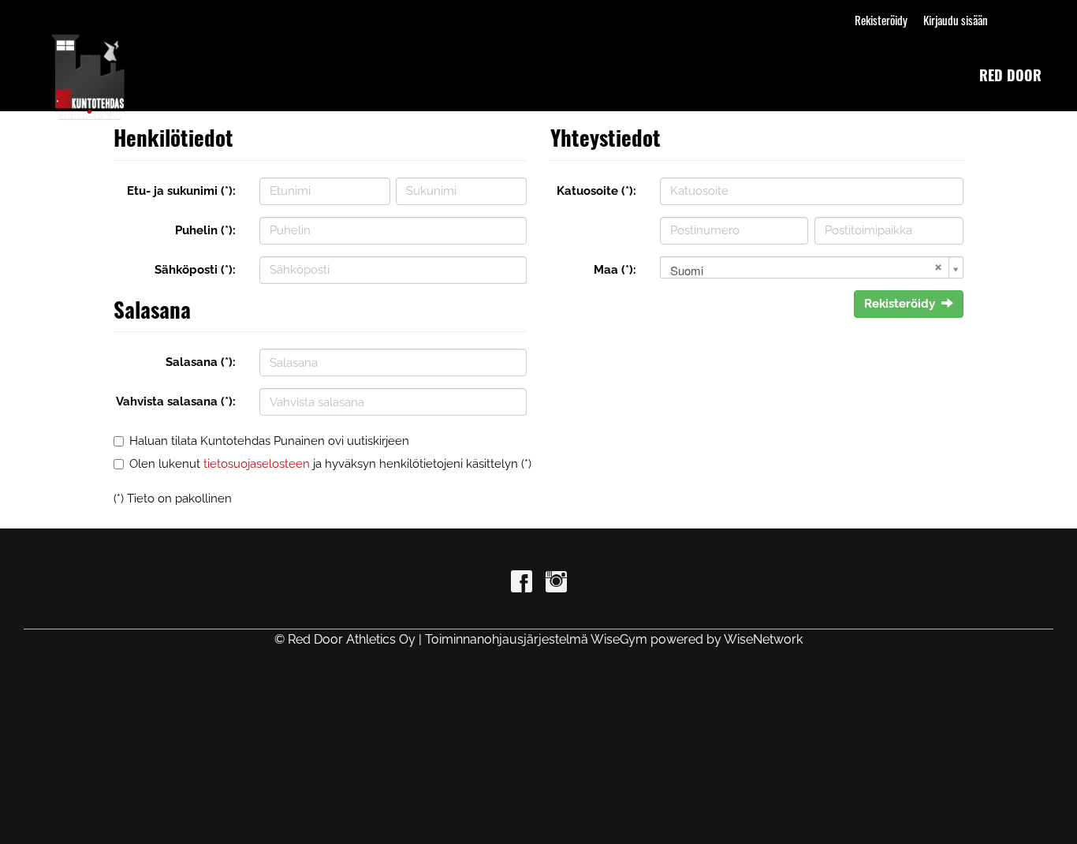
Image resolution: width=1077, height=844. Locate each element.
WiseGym (619, 639)
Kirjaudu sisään (955, 19)
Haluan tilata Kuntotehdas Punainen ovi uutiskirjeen (269, 441)
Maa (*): (615, 270)
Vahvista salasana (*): (176, 401)
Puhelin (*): (205, 230)
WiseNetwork (763, 639)
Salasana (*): (201, 362)
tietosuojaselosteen (256, 464)
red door (1010, 75)
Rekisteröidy (881, 19)
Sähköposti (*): (195, 270)
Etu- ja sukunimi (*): (181, 191)
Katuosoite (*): (596, 191)
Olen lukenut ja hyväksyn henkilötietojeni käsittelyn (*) (330, 464)
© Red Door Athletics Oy (345, 639)
